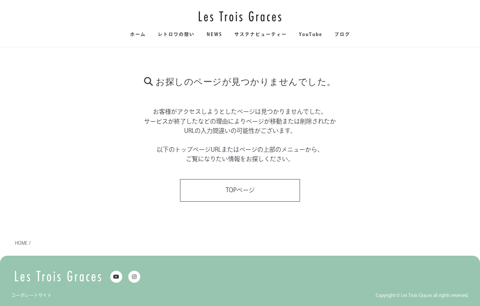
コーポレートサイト (31, 295)
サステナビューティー (260, 34)
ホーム (138, 34)
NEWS (214, 34)
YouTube (310, 34)
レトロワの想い (176, 34)
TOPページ (240, 190)
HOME (21, 243)
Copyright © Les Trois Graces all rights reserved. (422, 295)
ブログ (342, 34)
